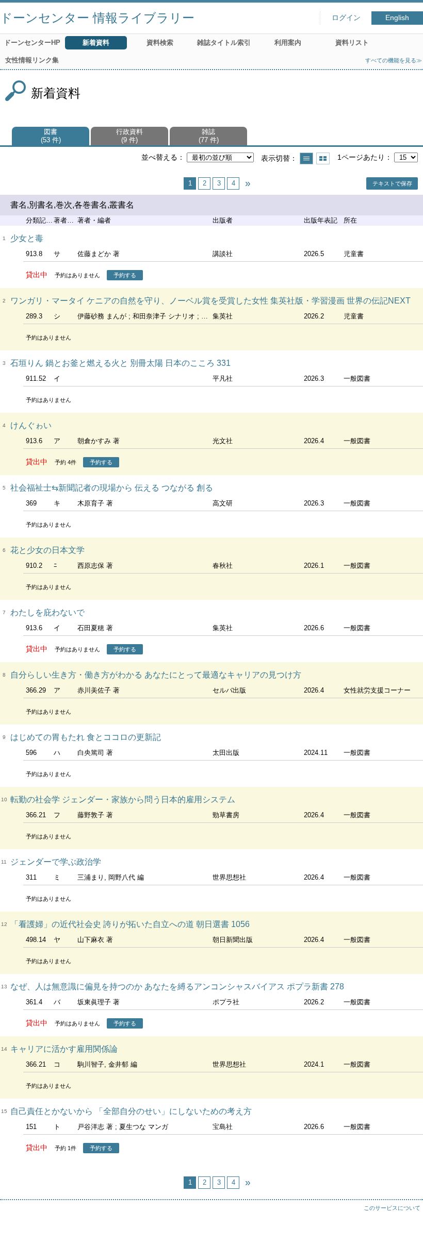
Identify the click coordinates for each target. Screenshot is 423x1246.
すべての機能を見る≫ (393, 60)
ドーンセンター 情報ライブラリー (97, 18)
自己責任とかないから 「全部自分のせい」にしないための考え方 (131, 1111)
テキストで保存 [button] (392, 183)
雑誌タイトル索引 (224, 42)
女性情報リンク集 (32, 60)
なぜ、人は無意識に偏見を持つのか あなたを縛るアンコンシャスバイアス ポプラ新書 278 (177, 986)
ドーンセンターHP (32, 42)
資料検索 (160, 42)
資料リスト (352, 42)
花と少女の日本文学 (47, 550)
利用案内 (287, 42)
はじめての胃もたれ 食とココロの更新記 (85, 737)
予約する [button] (124, 275)
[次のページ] (247, 183)
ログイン (346, 18)
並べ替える (159, 157)
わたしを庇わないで (47, 612)
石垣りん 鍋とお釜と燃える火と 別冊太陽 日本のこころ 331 (120, 363)
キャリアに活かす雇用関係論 (64, 1049)
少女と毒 (26, 238)
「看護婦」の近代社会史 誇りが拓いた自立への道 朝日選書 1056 (130, 924)
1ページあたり (361, 157)
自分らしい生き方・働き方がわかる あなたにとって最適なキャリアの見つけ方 (155, 674)
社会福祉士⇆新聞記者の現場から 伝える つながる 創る (111, 487)
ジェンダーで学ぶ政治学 (55, 861)
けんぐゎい (31, 425)
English (397, 18)
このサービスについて (392, 1208)
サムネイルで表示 (323, 158)
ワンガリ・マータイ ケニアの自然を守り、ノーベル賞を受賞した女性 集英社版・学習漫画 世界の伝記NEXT (210, 300)
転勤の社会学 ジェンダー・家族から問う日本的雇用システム (122, 799)
